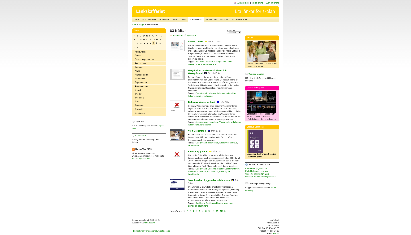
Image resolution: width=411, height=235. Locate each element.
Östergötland (201, 93)
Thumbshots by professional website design (151, 231)
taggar (260, 66)
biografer (221, 169)
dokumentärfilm (233, 169)
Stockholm (200, 203)
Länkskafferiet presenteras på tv (261, 114)
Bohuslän (200, 62)
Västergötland (220, 62)
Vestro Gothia (195, 41)
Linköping (212, 93)
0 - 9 (136, 47)
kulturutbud (232, 143)
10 (213, 211)
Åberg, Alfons (140, 52)
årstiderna (139, 98)
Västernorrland (225, 122)
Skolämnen (164, 19)
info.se (276, 233)
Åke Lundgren (141, 63)
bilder (210, 143)
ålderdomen (140, 79)
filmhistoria (193, 171)
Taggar (175, 19)
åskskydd (139, 109)
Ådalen (138, 56)
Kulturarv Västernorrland (201, 102)
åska (137, 102)
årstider (138, 94)
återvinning (140, 113)
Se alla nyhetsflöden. (141, 159)
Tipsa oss (224, 19)
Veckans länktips (256, 74)
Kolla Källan (140, 135)
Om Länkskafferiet (239, 19)
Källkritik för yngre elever (256, 169)
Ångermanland (141, 86)
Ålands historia (141, 75)
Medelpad (214, 122)
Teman (184, 19)
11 (217, 211)
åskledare (139, 105)
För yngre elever (149, 19)
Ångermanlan (141, 82)
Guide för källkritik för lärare (257, 174)
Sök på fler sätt (196, 19)
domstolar (192, 206)
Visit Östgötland (197, 130)
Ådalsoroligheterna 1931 (146, 59)
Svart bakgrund (272, 3)
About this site (243, 3)
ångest (138, 90)
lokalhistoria (206, 64)
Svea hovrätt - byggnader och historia (209, 180)
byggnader (228, 203)
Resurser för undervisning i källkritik (260, 177)
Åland (137, 71)
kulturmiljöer (231, 93)
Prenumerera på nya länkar (183, 36)
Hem (137, 19)
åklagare (139, 67)
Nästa (223, 211)
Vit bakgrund (257, 3)
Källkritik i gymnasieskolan (256, 171)
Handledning (211, 19)
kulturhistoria (193, 125)
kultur (216, 143)
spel (215, 64)
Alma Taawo (149, 223)
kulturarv (221, 93)
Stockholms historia (214, 203)
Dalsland (209, 62)
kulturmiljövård (194, 96)
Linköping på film (197, 151)
